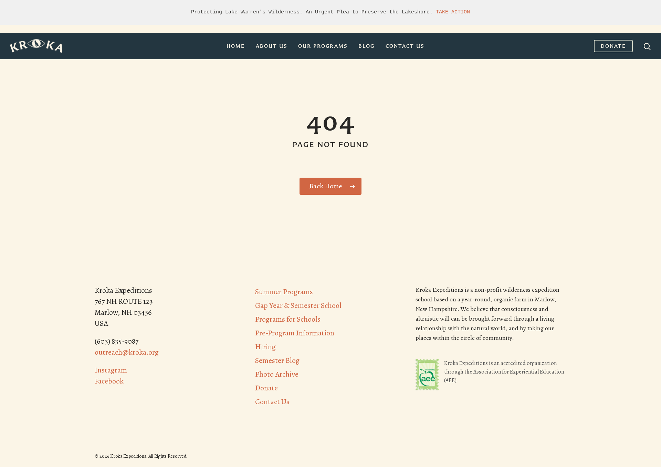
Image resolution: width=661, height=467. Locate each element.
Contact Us (405, 46)
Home (236, 46)
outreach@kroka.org (127, 352)
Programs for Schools (288, 319)
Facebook (109, 381)
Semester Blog (277, 360)
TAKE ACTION (453, 12)
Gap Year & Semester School (298, 305)
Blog (366, 46)
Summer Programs (284, 292)
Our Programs (322, 46)
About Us (271, 46)
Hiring (265, 347)
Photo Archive (276, 374)
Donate (613, 46)
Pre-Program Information (294, 333)
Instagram (111, 370)
